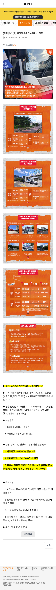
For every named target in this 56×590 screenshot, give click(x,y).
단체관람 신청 (8, 23)
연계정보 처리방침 (22, 569)
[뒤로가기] (4, 4)
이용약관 (34, 569)
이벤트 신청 (25, 23)
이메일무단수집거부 (47, 569)
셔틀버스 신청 (41, 23)
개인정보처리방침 (8, 569)
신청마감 (28, 534)
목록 (49, 545)
